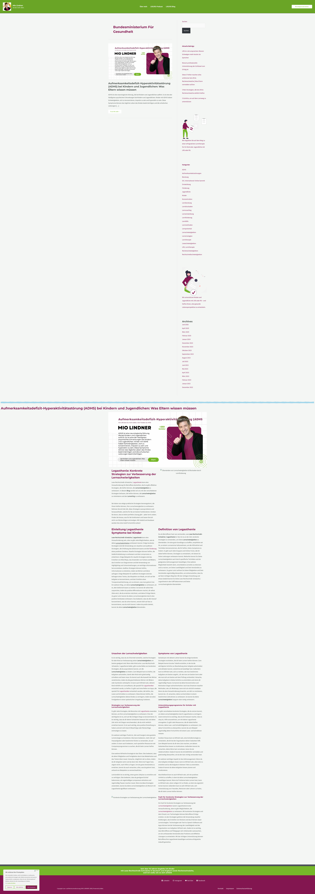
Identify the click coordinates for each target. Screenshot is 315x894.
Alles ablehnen (19, 887)
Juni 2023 (185, 365)
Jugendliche (186, 192)
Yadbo (101, 888)
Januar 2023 (186, 384)
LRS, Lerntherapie (188, 247)
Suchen (184, 21)
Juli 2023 (185, 361)
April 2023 (185, 372)
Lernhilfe (185, 221)
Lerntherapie (186, 240)
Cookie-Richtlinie (11, 883)
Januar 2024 (186, 339)
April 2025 (185, 328)
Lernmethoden (187, 225)
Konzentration (187, 199)
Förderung (185, 188)
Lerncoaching (186, 210)
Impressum (230, 888)
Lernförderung (187, 218)
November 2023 (187, 347)
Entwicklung (186, 184)
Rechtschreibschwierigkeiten (192, 254)
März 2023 (185, 376)
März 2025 (185, 332)
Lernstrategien (187, 236)
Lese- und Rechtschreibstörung (71, 888)
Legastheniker (149, 686)
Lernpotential (187, 229)
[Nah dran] (36, 870)
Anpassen (9, 887)
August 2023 (186, 358)
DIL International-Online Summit (193, 181)
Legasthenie (137, 482)
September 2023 (188, 354)
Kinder (184, 195)
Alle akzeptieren (31, 887)
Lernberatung (187, 203)
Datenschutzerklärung (244, 888)
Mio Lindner (18, 5)
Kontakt (220, 888)
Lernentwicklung (188, 214)
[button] (302, 6)
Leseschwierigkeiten (189, 243)
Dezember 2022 (187, 387)
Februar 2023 (186, 380)
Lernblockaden (187, 206)
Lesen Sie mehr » (115, 111)
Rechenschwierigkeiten (190, 251)
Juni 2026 (185, 324)
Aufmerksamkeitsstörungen (191, 173)
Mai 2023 (185, 369)
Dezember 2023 (187, 343)
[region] (21, 880)
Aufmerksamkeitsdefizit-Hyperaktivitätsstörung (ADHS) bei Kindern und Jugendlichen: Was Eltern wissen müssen (139, 86)
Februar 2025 (186, 336)
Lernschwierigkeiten (189, 232)
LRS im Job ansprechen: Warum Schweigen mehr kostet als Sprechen (193, 54)
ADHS (184, 170)
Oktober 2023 (187, 350)
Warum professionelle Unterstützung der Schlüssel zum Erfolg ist (193, 66)
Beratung (185, 177)
